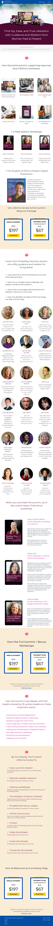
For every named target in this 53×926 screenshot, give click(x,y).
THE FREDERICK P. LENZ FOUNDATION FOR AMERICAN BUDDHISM (35, 49)
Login (48, 2)
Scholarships (42, 2)
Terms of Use (46, 918)
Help (6, 922)
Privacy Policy (46, 920)
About (6, 924)
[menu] (43, 2)
